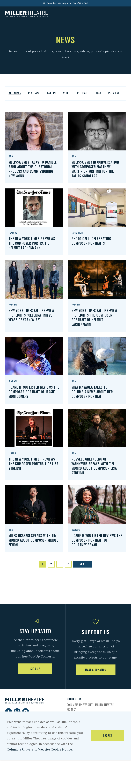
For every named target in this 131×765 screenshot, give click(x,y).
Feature (51, 93)
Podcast (83, 93)
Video (66, 93)
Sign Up (35, 669)
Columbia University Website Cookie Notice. (40, 749)
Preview (113, 93)
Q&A (98, 93)
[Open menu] (123, 14)
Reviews (33, 93)
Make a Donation (95, 670)
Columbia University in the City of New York (68, 3)
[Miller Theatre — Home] (26, 14)
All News (15, 93)
